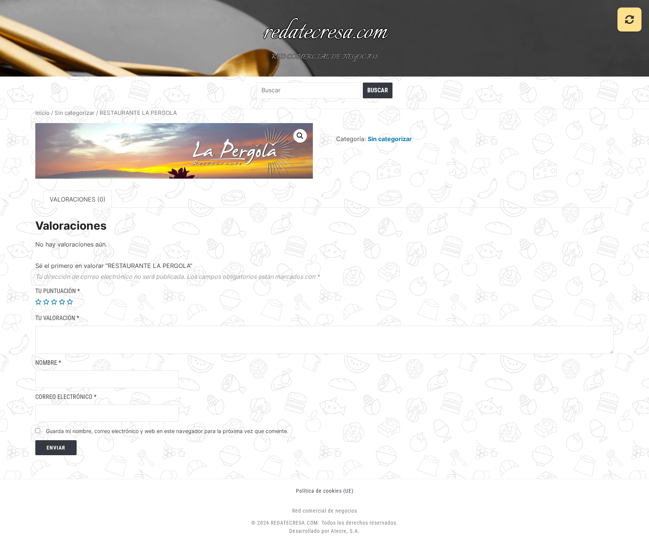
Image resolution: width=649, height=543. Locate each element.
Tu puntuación (57, 291)
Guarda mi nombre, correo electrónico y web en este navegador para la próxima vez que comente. (167, 431)
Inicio (42, 113)
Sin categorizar (74, 113)
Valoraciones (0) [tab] (78, 199)
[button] (300, 136)
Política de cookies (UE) (324, 491)
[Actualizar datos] (629, 20)
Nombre (48, 362)
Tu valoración (57, 318)
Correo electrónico (66, 396)
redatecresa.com (325, 32)
